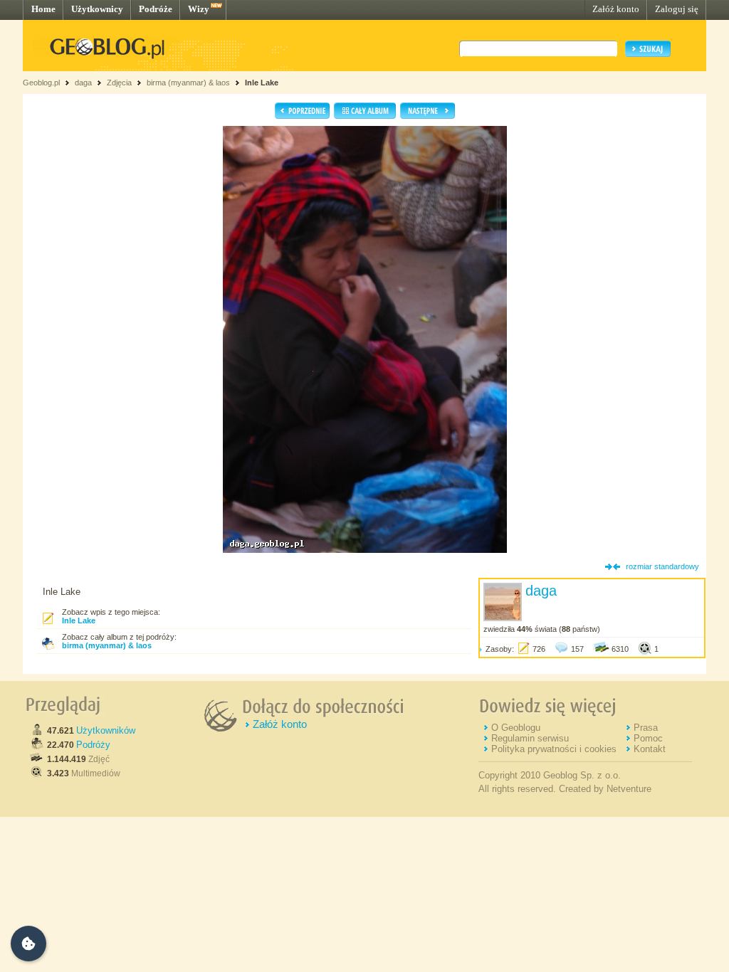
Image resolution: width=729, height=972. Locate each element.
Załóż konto (615, 9)
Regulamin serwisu (530, 738)
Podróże (155, 9)
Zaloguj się (676, 9)
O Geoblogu (515, 727)
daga (83, 82)
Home (43, 9)
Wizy (198, 9)
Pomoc (648, 738)
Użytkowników (105, 730)
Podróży (93, 744)
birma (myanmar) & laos (188, 82)
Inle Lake (261, 82)
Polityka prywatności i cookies (554, 749)
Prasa (646, 727)
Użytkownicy (97, 9)
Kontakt (650, 749)
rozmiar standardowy (662, 566)
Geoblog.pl (41, 82)
